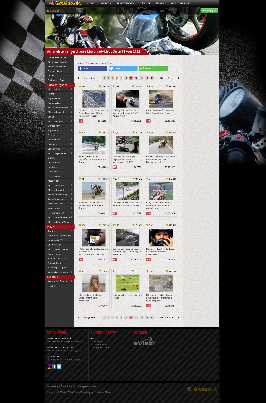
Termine (161, 3)
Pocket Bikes (54, 162)
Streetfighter (54, 135)
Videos (91, 3)
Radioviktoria (54, 254)
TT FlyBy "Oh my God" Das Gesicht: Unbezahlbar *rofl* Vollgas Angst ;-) (125, 113)
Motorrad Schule (54, 185)
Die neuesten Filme (57, 57)
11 (131, 78)
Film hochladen (55, 71)
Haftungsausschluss (86, 386)
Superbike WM (53, 98)
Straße (49, 116)
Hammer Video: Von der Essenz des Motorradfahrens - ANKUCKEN (160, 251)
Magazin (106, 3)
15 (152, 78)
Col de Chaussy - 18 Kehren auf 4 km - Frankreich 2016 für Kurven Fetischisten (93, 113)
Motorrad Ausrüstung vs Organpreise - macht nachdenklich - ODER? (124, 159)
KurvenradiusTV (55, 240)
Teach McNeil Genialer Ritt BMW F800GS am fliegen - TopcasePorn (91, 205)
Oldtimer (52, 157)
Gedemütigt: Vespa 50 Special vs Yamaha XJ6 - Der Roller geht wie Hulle (127, 251)
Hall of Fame (54, 176)
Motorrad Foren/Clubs (58, 222)
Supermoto (51, 130)
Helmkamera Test (54, 212)
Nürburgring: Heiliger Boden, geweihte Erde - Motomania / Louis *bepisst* (159, 298)
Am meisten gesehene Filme (99, 63)
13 (141, 78)
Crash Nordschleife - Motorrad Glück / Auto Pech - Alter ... (160, 111)
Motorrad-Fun (53, 89)
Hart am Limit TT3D (57, 258)
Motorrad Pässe (54, 121)
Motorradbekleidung (56, 194)
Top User (50, 230)
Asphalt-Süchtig (55, 263)
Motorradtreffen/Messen (58, 217)
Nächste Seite (166, 78)
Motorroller (53, 180)
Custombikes (52, 139)
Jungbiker (52, 167)
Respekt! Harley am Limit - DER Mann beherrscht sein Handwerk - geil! (160, 159)
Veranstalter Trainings (56, 281)
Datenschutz (67, 386)
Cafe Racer (51, 144)
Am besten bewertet (57, 66)
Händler (145, 3)
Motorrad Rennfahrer (56, 107)
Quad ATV (52, 171)
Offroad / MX (52, 125)
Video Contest (53, 208)
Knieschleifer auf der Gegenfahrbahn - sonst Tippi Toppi (92, 159)
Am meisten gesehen (57, 61)
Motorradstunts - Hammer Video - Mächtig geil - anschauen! (91, 298)
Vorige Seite (89, 78)
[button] (92, 68)
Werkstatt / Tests (54, 203)
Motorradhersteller (55, 112)
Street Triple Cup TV (57, 267)
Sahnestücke (52, 148)
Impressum (52, 386)
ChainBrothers (54, 244)
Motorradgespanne (55, 153)
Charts (51, 75)
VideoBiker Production (57, 272)
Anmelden (210, 10)
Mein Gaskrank (180, 3)
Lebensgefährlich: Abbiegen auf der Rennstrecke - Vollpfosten (127, 204)
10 (126, 78)
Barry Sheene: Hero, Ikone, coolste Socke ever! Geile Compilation (158, 205)
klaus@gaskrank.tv (99, 347)
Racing (49, 93)
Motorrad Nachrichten (58, 249)
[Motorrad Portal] (65, 3)
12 (136, 78)
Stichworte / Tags (56, 80)
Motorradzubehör (55, 189)
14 (147, 78)
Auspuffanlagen (54, 199)
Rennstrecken (125, 3)
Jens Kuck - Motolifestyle (59, 235)
